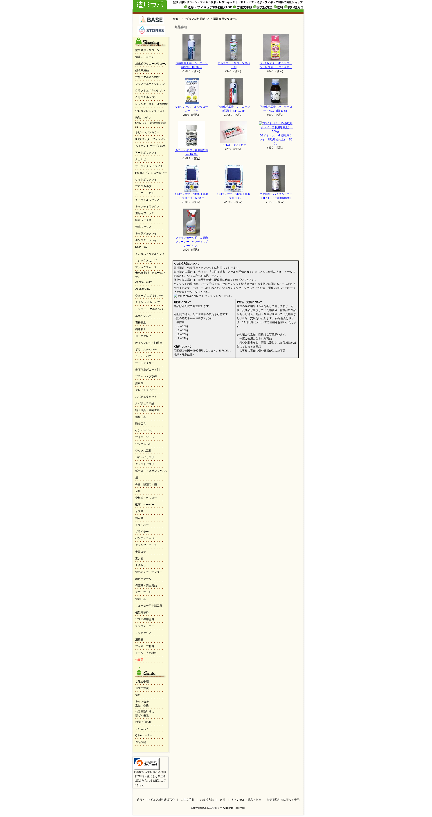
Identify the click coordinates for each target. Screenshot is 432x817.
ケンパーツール (144, 430)
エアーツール (143, 592)
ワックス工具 (143, 450)
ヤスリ (139, 511)
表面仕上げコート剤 (147, 369)
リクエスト (142, 728)
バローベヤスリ (144, 457)
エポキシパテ (143, 315)
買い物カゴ (296, 7)
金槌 (138, 491)
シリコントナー (144, 626)
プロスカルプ (143, 186)
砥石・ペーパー (144, 504)
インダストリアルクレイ (150, 253)
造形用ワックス (144, 213)
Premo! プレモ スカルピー (151, 172)
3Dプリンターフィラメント (152, 139)
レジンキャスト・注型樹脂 (151, 104)
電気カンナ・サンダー (148, 572)
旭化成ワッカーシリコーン (151, 63)
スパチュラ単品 (144, 403)
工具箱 (139, 558)
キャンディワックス (147, 206)
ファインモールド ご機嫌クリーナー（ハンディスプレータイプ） (192, 241)
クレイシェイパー (146, 390)
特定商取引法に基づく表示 (283, 799)
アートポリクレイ (146, 152)
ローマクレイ (143, 336)
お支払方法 (264, 7)
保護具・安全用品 (146, 585)
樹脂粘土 (140, 329)
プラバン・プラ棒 (146, 376)
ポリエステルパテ (146, 349)
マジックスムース (146, 267)
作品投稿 (140, 742)
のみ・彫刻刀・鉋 (146, 484)
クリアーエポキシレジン (150, 83)
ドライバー (142, 524)
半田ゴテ (140, 551)
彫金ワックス (143, 220)
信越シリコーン (144, 56)
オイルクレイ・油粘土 (148, 342)
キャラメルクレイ (146, 233)
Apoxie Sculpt (143, 282)
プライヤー (142, 531)
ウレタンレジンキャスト (150, 110)
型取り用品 (142, 70)
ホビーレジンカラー (147, 132)
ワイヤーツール (144, 437)
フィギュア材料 (144, 646)
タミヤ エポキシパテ (147, 302)
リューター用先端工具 (148, 605)
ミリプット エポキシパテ (150, 309)
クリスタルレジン (146, 97)
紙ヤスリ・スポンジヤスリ (151, 470)
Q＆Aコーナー (144, 735)
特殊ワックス (143, 226)
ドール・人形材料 (146, 652)
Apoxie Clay (142, 288)
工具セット (142, 565)
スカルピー (142, 159)
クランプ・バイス (146, 545)
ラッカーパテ (143, 356)
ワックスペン (143, 443)
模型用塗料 (142, 612)
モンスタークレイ (146, 240)
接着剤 (139, 383)
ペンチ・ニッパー (146, 538)
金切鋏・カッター (146, 497)
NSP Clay (141, 247)
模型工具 (140, 417)
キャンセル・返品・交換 (246, 799)
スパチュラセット (146, 396)
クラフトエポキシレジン (150, 90)
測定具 (139, 518)
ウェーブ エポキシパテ (149, 295)
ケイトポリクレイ (146, 179)
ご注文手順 (244, 7)
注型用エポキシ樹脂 (147, 77)
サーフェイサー (144, 363)
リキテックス (143, 632)
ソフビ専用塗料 (144, 619)
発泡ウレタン (143, 117)
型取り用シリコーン (147, 50)
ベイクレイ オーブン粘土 (150, 145)
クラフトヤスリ (144, 464)
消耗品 (139, 639)
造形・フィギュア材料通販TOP (210, 7)
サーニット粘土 (144, 193)
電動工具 (140, 599)
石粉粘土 (140, 322)
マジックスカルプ (146, 260)
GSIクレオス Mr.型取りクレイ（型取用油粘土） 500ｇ (275, 139)
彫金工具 (140, 423)
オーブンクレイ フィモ (149, 166)
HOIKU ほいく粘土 (233, 145)
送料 (280, 7)
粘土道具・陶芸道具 (147, 410)
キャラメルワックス (147, 199)
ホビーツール (143, 578)
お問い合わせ (143, 722)
